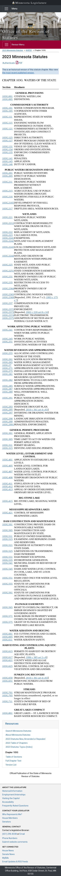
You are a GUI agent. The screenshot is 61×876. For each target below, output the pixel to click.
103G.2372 (8, 309)
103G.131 (7, 146)
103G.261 (7, 359)
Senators (6, 822)
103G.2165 (8, 202)
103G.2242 (8, 241)
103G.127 (7, 140)
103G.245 (7, 338)
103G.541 (7, 563)
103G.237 (7, 303)
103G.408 (7, 477)
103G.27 (6, 365)
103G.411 (7, 483)
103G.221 (7, 217)
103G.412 (7, 486)
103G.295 (7, 409)
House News (8, 850)
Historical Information (12, 791)
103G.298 (7, 418)
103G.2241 (8, 238)
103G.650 (7, 677)
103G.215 (7, 190)
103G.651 (7, 681)
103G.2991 (8, 424)
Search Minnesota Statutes (18, 731)
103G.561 (7, 592)
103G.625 (7, 666)
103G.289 (7, 391)
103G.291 (7, 397)
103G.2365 (8, 294)
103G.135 (7, 152)
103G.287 (7, 389)
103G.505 (7, 530)
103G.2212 (8, 223)
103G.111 (7, 116)
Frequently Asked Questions (15, 805)
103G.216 (7, 196)
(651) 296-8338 (9, 834)
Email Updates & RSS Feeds (15, 861)
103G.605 (7, 636)
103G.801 (7, 713)
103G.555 (7, 583)
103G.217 (7, 208)
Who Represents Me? (12, 814)
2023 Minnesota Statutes (12, 50)
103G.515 (7, 539)
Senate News (8, 854)
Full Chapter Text (13, 761)
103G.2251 (8, 270)
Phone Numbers (9, 838)
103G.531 (7, 557)
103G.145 (7, 161)
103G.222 (7, 232)
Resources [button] (12, 723)
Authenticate (9, 63)
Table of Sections (14, 757)
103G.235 (7, 282)
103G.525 (7, 551)
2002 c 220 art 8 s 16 (37, 312)
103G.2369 (8, 297)
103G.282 (7, 380)
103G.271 (7, 368)
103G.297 (7, 412)
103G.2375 (8, 318)
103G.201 (7, 173)
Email (22, 834)
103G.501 (7, 524)
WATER (29, 50)
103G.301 (7, 433)
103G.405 (7, 465)
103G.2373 (8, 312)
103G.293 (7, 406)
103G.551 (7, 577)
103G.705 (7, 695)
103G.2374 (8, 315)
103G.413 (7, 489)
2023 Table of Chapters (17, 743)
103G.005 (7, 99)
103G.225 (7, 264)
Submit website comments (15, 842)
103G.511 (7, 536)
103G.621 (7, 660)
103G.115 (7, 122)
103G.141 (7, 158)
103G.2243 (8, 247)
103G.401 (7, 459)
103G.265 (7, 362)
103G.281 (7, 374)
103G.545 (7, 569)
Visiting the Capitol (11, 798)
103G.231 (7, 276)
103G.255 (7, 353)
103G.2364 (8, 288)
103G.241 (7, 329)
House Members (10, 818)
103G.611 (7, 639)
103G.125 (7, 137)
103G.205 (7, 176)
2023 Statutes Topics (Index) (19, 747)
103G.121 (7, 128)
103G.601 (7, 633)
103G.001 (7, 96)
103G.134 (7, 149)
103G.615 (7, 651)
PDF (20, 63)
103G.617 (7, 657)
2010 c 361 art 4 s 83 (37, 409)
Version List (11, 765)
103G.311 (7, 445)
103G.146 (7, 164)
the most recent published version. (18, 73)
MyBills (5, 858)
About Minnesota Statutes (18, 735)
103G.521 (7, 545)
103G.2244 (8, 255)
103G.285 (7, 386)
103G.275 (7, 371)
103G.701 (7, 692)
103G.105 (7, 111)
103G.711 (7, 701)
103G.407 (7, 471)
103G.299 (7, 421)
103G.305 (7, 439)
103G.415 (7, 501)
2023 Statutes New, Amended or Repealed (25, 739)
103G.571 (7, 616)
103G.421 (7, 512)
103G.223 (7, 235)
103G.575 (7, 622)
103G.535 (7, 560)
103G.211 (7, 181)
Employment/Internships (13, 794)
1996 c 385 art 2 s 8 (36, 657)
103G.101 (7, 108)
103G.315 (7, 448)
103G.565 (7, 607)
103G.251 (7, 341)
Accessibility (8, 802)
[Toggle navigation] (6, 9)
